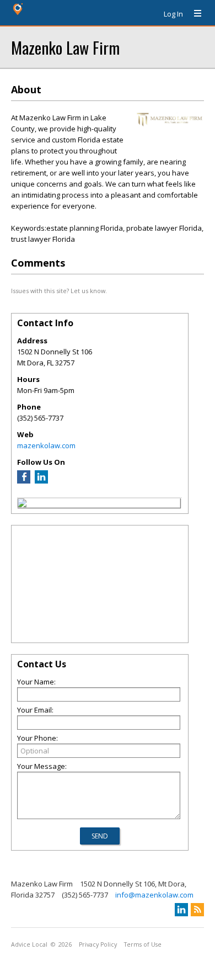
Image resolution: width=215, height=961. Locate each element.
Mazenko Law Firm (65, 47)
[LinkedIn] (41, 481)
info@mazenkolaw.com (154, 895)
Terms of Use (143, 944)
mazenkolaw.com (46, 445)
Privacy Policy (98, 944)
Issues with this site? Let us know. (59, 290)
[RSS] (197, 909)
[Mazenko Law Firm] (22, 504)
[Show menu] (193, 14)
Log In (173, 14)
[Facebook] (23, 481)
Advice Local (29, 944)
